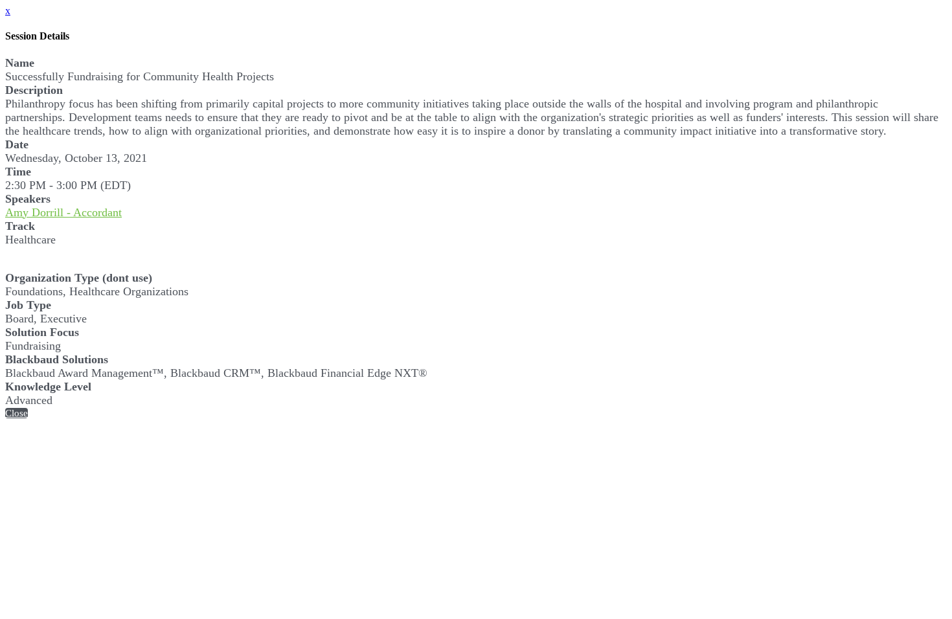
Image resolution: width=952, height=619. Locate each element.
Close (16, 413)
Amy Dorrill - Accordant (63, 212)
